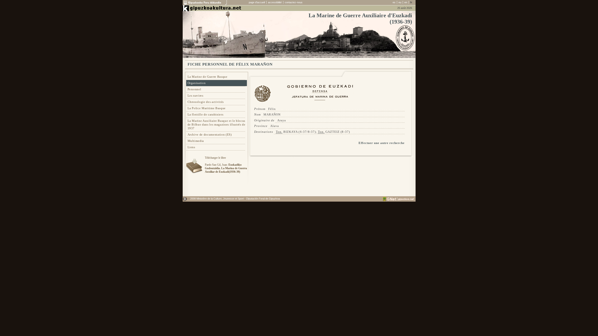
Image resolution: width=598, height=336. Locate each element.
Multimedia (196, 141)
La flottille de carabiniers (206, 114)
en (405, 2)
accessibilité (275, 2)
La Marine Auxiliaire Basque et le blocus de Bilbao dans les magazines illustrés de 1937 (217, 124)
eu (400, 2)
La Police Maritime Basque (207, 108)
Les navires (195, 95)
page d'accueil (257, 2)
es (394, 2)
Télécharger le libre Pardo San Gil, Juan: (226, 164)
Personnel (194, 89)
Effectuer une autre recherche (382, 143)
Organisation (197, 83)
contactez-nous (294, 2)
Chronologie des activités (206, 102)
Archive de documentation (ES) (210, 134)
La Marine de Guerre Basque (208, 76)
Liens (191, 147)
